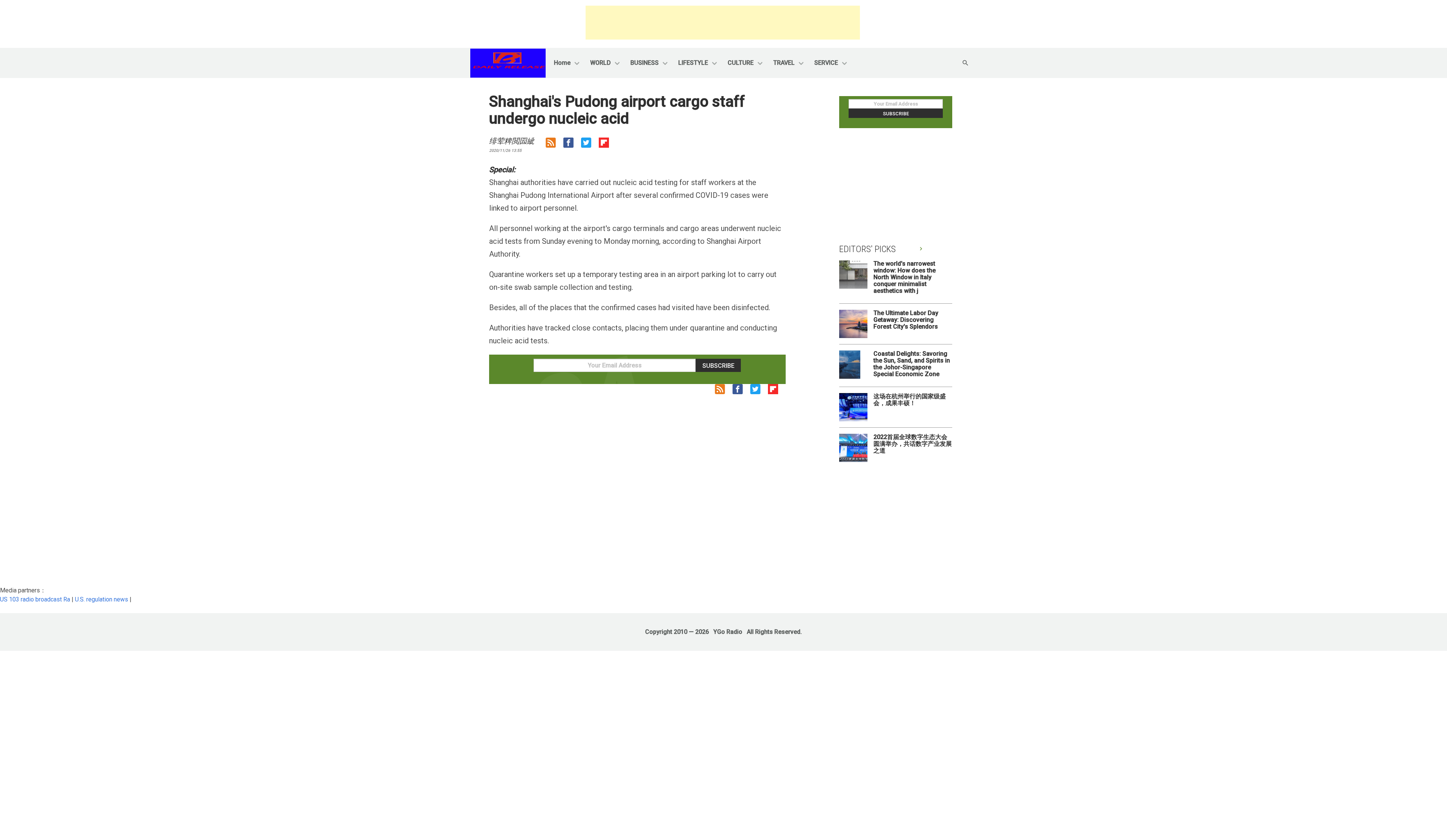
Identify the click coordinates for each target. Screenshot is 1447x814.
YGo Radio (727, 631)
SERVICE (826, 62)
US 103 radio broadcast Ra (35, 599)
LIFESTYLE (693, 62)
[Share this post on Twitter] (590, 144)
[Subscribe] (554, 144)
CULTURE (741, 62)
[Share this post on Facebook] (572, 144)
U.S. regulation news (101, 599)
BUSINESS (644, 62)
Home (562, 62)
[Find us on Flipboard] (607, 144)
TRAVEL (784, 62)
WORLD (600, 62)
